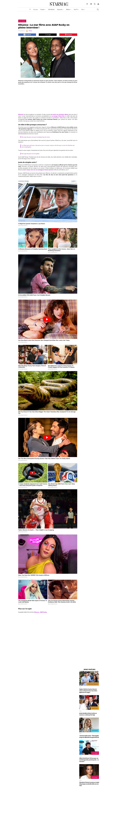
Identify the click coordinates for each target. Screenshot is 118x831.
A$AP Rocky (43, 612)
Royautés (59, 9)
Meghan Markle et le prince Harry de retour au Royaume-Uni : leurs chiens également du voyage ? (88, 690)
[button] (87, 5)
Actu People (95, 753)
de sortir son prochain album (59, 114)
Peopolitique (95, 708)
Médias (68, 9)
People (42, 9)
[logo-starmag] (59, 4)
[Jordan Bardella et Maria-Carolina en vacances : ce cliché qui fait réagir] (89, 702)
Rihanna (20, 114)
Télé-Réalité (51, 9)
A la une (35, 9)
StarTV (76, 9)
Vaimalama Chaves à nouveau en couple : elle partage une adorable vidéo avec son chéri (89, 784)
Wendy (30, 30)
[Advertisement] (59, 14)
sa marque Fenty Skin (58, 116)
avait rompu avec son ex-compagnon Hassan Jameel (38, 169)
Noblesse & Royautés (93, 684)
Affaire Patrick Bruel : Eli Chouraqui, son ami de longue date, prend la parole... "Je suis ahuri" (89, 759)
